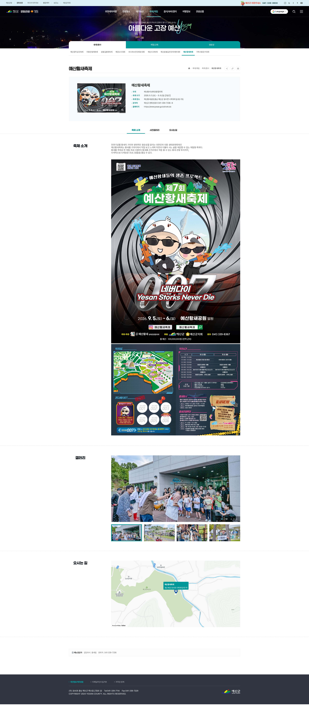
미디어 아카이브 (33, 3)
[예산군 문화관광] (19, 11)
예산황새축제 (216, 68)
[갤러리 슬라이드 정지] (234, 519)
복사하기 (232, 68)
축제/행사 (205, 68)
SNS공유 (227, 68)
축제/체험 (196, 68)
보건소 (56, 3)
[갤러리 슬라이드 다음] (236, 519)
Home (189, 68)
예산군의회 (66, 3)
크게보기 (122, 110)
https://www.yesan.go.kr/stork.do (157, 107)
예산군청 (9, 3)
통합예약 (46, 3)
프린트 (238, 68)
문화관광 (20, 3)
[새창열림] (285, 3)
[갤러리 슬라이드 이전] (231, 519)
